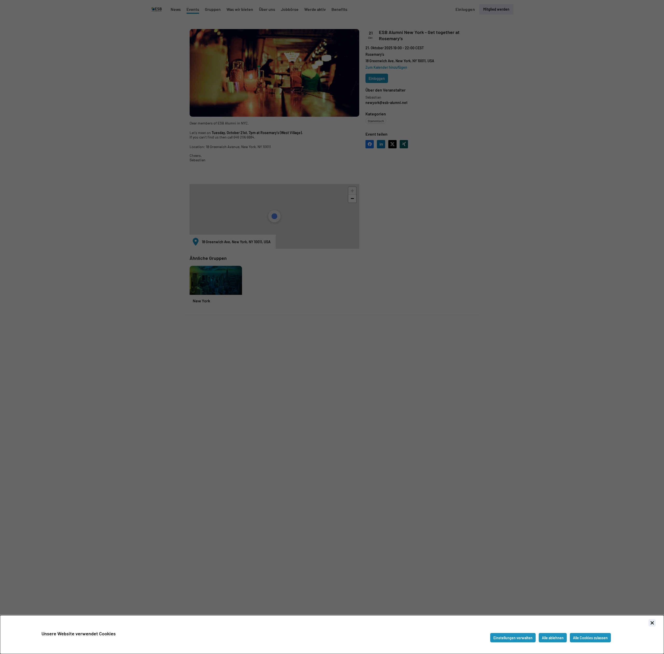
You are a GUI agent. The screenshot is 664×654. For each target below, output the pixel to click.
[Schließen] (652, 623)
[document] (332, 634)
